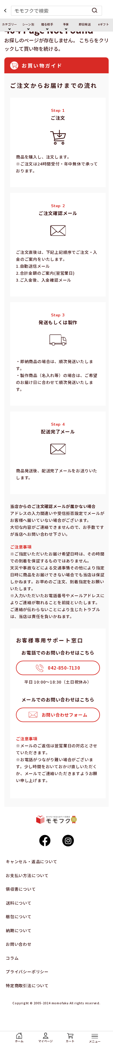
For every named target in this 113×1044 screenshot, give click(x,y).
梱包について (19, 916)
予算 (66, 24)
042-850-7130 (64, 668)
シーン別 (28, 24)
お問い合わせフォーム (65, 715)
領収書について (21, 889)
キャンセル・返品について (31, 861)
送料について (19, 903)
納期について (19, 930)
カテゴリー (9, 24)
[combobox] (56, 11)
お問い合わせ (19, 944)
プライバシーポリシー (27, 971)
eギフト (103, 24)
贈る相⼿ (47, 24)
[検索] (95, 11)
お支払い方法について (27, 875)
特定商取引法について (27, 985)
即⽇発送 (84, 24)
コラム (12, 958)
